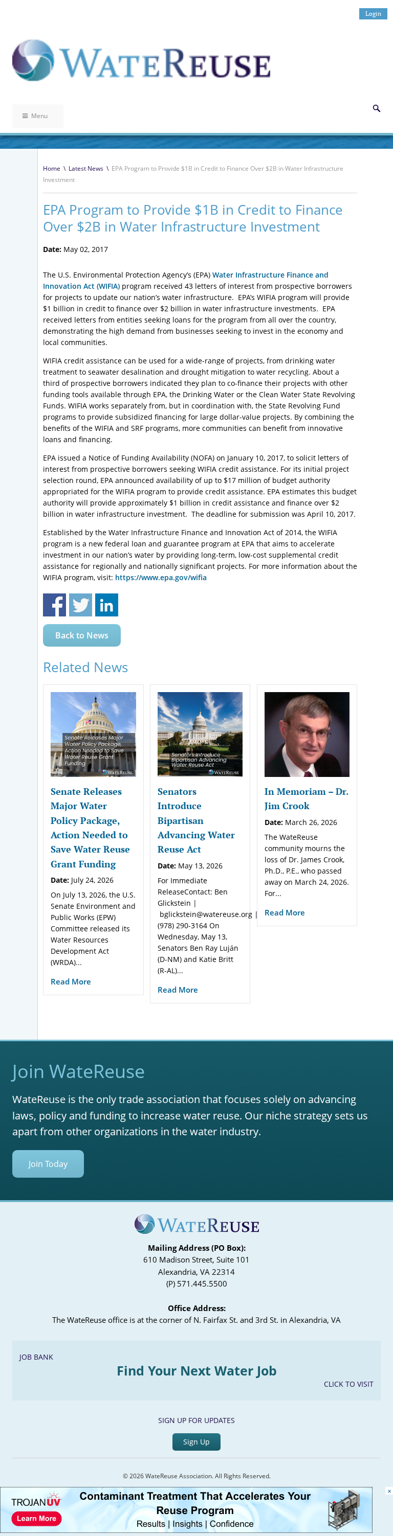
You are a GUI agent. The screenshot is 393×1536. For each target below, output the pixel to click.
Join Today (48, 1164)
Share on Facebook (54, 604)
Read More (71, 981)
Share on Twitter (80, 604)
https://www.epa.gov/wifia (161, 577)
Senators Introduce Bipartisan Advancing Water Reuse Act (196, 820)
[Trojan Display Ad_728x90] (186, 1530)
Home (51, 168)
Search (377, 108)
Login (373, 13)
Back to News (81, 635)
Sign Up (196, 1442)
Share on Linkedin (106, 604)
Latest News (86, 168)
